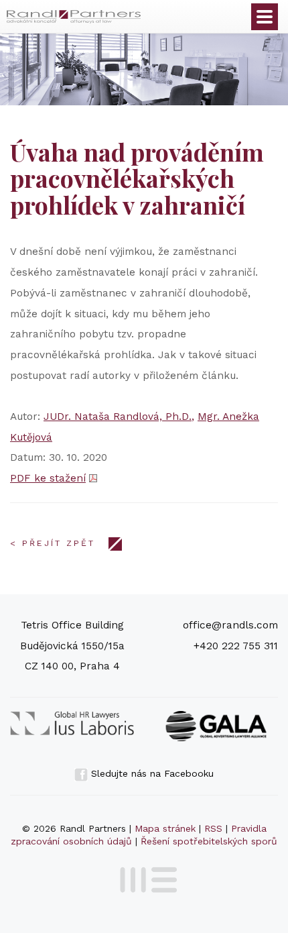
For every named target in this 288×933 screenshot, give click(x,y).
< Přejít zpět (52, 543)
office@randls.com (230, 625)
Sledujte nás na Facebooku (151, 773)
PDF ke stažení (48, 478)
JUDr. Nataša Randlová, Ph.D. (118, 416)
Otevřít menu (264, 16)
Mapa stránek (165, 828)
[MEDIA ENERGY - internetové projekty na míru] (144, 877)
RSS (213, 828)
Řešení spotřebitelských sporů (209, 841)
